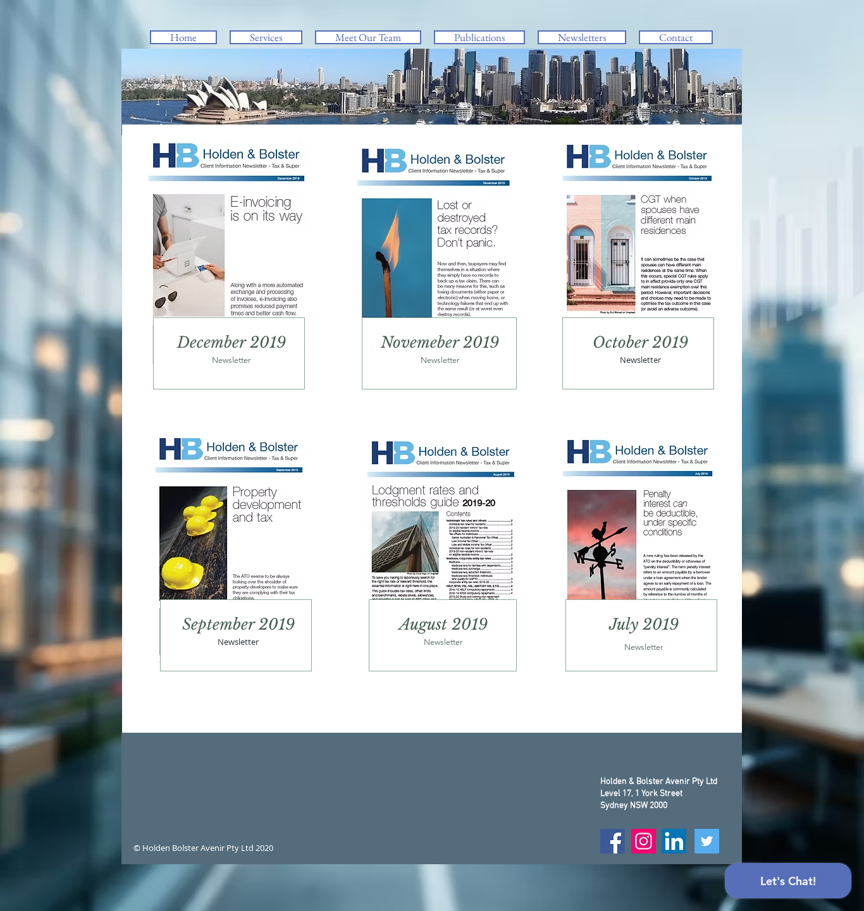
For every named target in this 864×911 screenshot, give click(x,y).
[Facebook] (612, 841)
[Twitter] (706, 841)
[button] (266, 37)
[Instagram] (643, 841)
